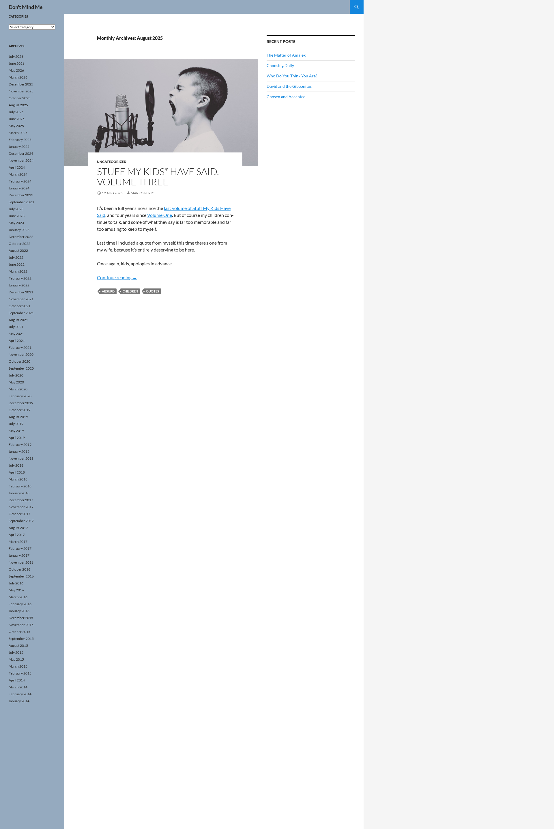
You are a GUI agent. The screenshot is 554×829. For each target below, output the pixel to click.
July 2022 (16, 257)
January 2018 (19, 493)
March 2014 (18, 687)
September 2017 (21, 521)
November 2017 (21, 507)
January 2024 (19, 188)
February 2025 (20, 139)
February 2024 (20, 181)
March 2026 (18, 77)
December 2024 (21, 153)
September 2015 (21, 638)
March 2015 (18, 666)
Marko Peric (142, 193)
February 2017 (20, 548)
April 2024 (17, 167)
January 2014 (19, 701)
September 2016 (21, 576)
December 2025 (21, 84)
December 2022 (21, 236)
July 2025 (16, 112)
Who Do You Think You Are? (292, 75)
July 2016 (16, 583)
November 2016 (21, 562)
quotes (152, 291)
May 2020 (16, 382)
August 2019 (18, 417)
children (130, 291)
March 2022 (18, 271)
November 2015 (21, 625)
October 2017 (19, 514)
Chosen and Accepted (286, 96)
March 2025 (18, 133)
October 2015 (19, 631)
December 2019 (21, 403)
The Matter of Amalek (286, 55)
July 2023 (16, 209)
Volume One (159, 215)
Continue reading (117, 277)
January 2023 (19, 230)
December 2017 (21, 500)
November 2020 (21, 354)
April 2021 (17, 340)
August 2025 (18, 105)
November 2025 (21, 91)
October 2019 (19, 410)
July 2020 (16, 375)
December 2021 (21, 292)
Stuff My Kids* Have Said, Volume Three (158, 176)
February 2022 (20, 278)
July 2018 (16, 465)
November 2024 (21, 160)
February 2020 (20, 396)
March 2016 (18, 597)
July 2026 (16, 56)
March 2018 (18, 479)
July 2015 (16, 652)
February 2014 (20, 694)
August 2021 (18, 320)
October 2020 (19, 361)
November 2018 (21, 458)
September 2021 (21, 313)
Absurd (108, 291)
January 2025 (19, 146)
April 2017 (17, 534)
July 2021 (16, 327)
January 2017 (19, 555)
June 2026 (17, 63)
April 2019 (17, 437)
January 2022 (19, 285)
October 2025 (19, 98)
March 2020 (18, 389)
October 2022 (19, 243)
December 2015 (21, 618)
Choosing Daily (280, 65)
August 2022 (18, 250)
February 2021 (20, 347)
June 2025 (17, 119)
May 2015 (16, 659)
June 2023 (17, 216)
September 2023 (21, 202)
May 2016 (16, 590)
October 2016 (19, 569)
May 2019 (16, 431)
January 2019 (19, 451)
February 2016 (20, 604)
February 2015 (20, 673)
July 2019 (16, 424)
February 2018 (20, 486)
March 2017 (18, 541)
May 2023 (16, 223)
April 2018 (17, 472)
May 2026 (16, 70)
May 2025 (16, 126)
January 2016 (19, 611)
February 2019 (20, 444)
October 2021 (19, 306)
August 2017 (18, 528)
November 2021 (21, 299)
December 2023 (21, 195)
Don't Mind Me (26, 7)
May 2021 (16, 333)
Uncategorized (111, 161)
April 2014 (17, 680)
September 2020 (21, 368)
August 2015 (18, 645)
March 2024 (18, 174)
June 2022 (17, 264)
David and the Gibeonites (289, 86)
